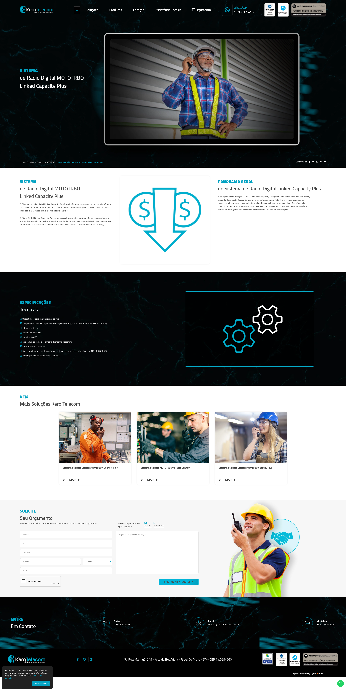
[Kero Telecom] (38, 10)
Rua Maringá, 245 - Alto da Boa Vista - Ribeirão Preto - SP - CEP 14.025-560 (180, 659)
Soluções (92, 10)
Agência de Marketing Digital (304, 673)
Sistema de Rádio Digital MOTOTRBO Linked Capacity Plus (80, 162)
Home (22, 162)
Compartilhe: (301, 161)
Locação (138, 10)
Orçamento (203, 10)
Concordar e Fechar (41, 683)
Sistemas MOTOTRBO (46, 162)
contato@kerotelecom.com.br (223, 624)
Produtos (115, 10)
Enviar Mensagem (177, 582)
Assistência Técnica (168, 10)
